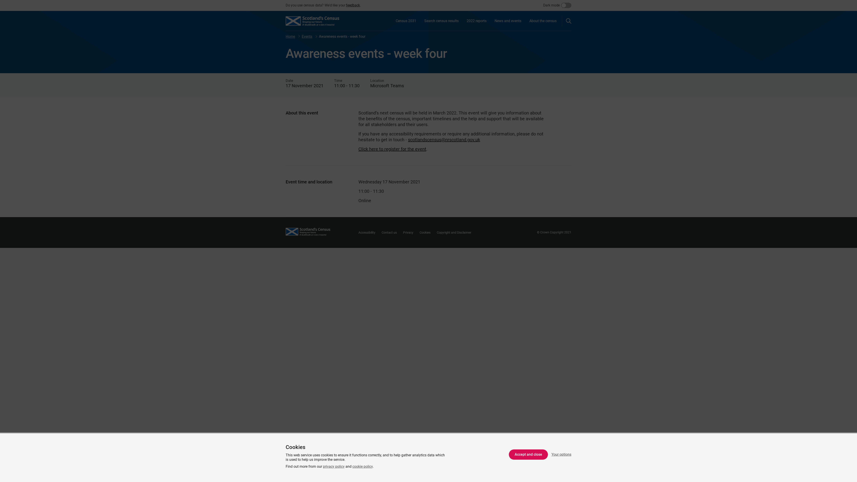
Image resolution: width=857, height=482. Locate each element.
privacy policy (334, 466)
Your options (561, 454)
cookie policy (362, 466)
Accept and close (528, 454)
